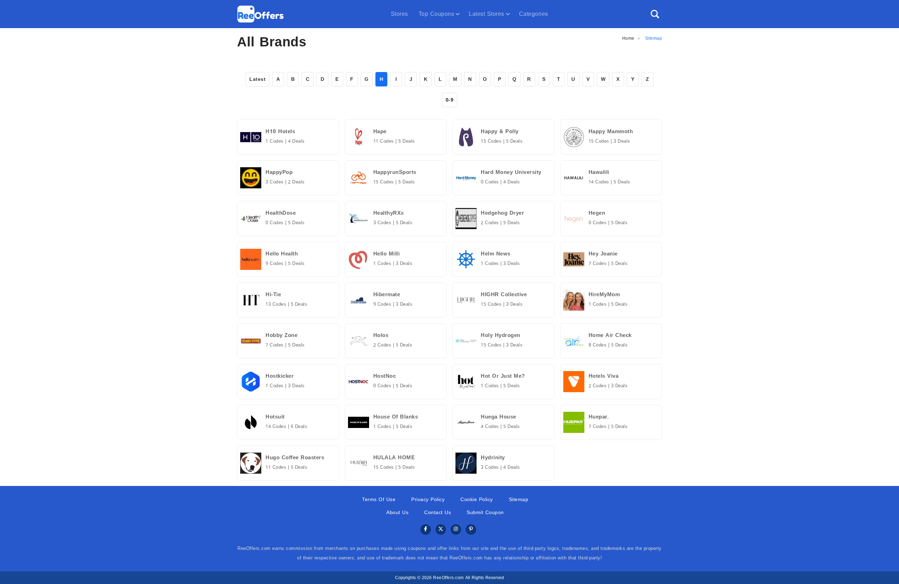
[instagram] (456, 529)
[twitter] (440, 529)
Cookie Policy (476, 499)
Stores (399, 13)
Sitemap (519, 499)
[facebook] (425, 529)
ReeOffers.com (448, 578)
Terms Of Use (378, 499)
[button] (655, 14)
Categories (533, 13)
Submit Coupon (485, 512)
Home (628, 38)
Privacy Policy (428, 499)
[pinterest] (471, 529)
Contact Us (437, 512)
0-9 (450, 100)
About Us (397, 512)
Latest (257, 79)
